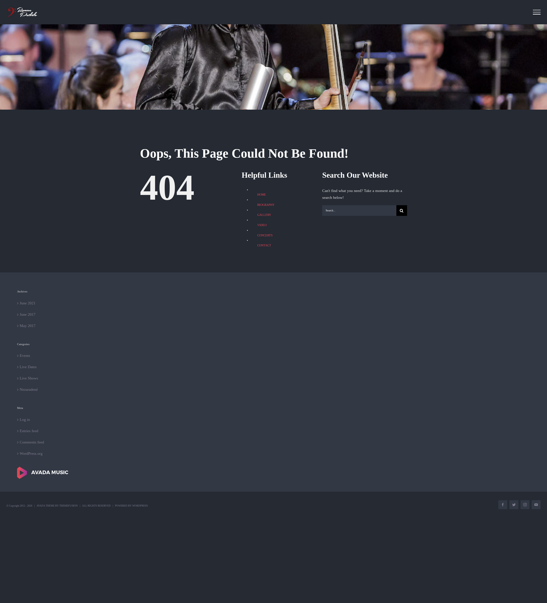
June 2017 (27, 314)
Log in (25, 419)
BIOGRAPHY (266, 204)
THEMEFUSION (68, 505)
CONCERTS (265, 235)
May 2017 (27, 326)
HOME (261, 194)
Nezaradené (29, 389)
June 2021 (27, 303)
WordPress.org (31, 453)
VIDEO (262, 225)
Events (25, 355)
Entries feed (29, 431)
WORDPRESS (140, 505)
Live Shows (29, 378)
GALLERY (264, 214)
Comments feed (32, 442)
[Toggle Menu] (536, 12)
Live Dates (28, 367)
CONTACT (264, 245)
